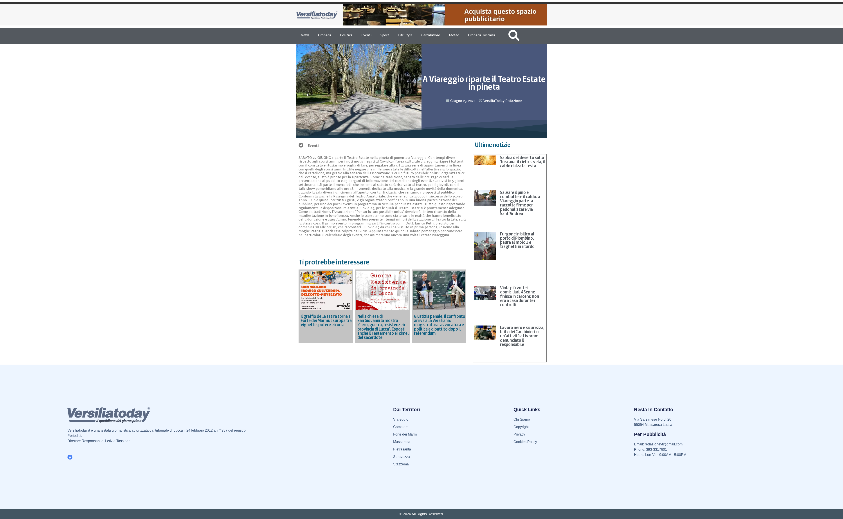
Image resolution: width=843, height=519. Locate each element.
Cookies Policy (525, 442)
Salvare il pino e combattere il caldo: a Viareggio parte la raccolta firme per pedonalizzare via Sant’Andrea (520, 203)
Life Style (405, 35)
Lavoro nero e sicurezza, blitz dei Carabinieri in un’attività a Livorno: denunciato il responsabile (522, 336)
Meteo (454, 35)
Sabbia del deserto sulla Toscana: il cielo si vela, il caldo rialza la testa (522, 162)
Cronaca (324, 35)
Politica (346, 35)
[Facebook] (69, 457)
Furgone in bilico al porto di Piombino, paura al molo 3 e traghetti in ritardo (517, 240)
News (305, 35)
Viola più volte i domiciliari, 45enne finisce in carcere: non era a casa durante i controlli (519, 296)
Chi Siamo (521, 419)
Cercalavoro (430, 35)
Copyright (521, 427)
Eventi (366, 35)
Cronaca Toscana (481, 35)
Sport (384, 35)
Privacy (519, 434)
